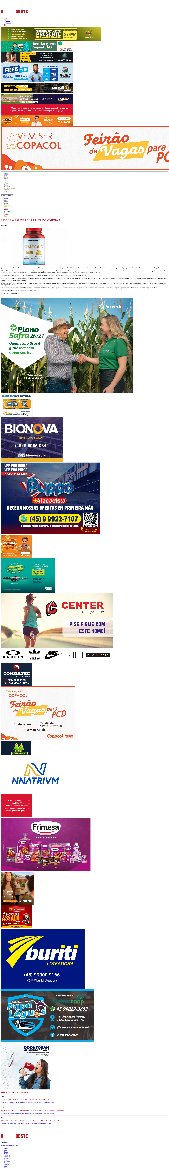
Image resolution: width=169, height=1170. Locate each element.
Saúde (6, 1160)
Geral (5, 1166)
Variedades (7, 1155)
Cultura (6, 1158)
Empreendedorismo (9, 1163)
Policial (6, 1153)
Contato (8, 23)
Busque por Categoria (6, 195)
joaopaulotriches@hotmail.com (9, 1145)
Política (6, 1152)
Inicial (6, 198)
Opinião (6, 1164)
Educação (7, 1161)
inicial (7, 18)
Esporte (6, 1150)
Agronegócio (8, 1156)
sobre (8, 21)
